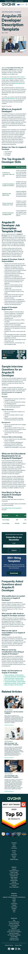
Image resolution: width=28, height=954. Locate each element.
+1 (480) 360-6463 (18, 1)
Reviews (14, 856)
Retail (14, 910)
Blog (14, 920)
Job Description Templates (14, 935)
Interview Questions (14, 933)
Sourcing (14, 885)
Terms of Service (9, 945)
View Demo (14, 854)
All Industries (14, 895)
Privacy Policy (18, 945)
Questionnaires (14, 880)
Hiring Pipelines (14, 877)
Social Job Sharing (14, 883)
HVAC (14, 902)
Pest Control (14, 907)
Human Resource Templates (14, 931)
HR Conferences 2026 (14, 930)
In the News (14, 848)
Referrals (14, 882)
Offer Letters (14, 879)
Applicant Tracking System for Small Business (14, 897)
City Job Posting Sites (14, 922)
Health (14, 900)
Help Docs (14, 928)
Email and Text (14, 875)
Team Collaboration (14, 887)
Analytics (14, 869)
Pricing (14, 853)
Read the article (8, 725)
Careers (14, 846)
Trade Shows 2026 (14, 939)
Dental (14, 898)
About (14, 845)
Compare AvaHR (14, 938)
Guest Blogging (14, 926)
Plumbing (14, 908)
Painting (14, 905)
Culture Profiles (14, 872)
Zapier (14, 857)
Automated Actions (14, 870)
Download (14, 573)
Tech (14, 911)
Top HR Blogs (14, 936)
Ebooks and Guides (14, 923)
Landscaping (14, 903)
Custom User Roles (14, 874)
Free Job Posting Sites (14, 925)
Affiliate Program (14, 859)
